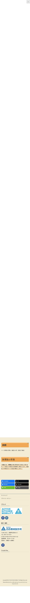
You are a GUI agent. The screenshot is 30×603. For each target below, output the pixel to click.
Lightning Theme (17, 582)
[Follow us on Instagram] (6, 517)
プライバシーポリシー (6, 498)
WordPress (10, 582)
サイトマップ (4, 495)
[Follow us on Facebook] (3, 517)
